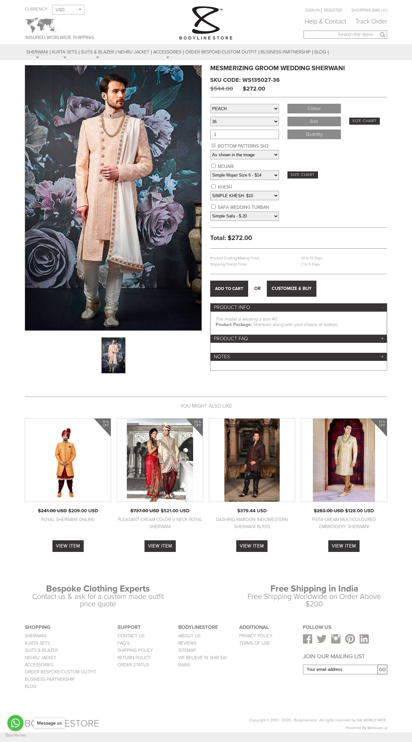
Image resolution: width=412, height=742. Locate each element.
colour (314, 108)
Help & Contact (325, 21)
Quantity (314, 134)
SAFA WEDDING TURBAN (243, 207)
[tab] (299, 308)
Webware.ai (377, 728)
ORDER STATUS (133, 665)
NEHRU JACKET (40, 657)
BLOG (30, 686)
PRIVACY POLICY (256, 636)
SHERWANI (35, 636)
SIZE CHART (364, 121)
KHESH (225, 187)
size (314, 121)
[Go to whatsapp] (15, 723)
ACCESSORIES (39, 665)
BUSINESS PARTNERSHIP (50, 679)
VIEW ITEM (68, 546)
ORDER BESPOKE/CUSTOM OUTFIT (60, 672)
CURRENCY (36, 9)
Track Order (371, 21)
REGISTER (333, 10)
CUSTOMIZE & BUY (292, 288)
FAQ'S (123, 643)
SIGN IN (312, 10)
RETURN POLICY (134, 657)
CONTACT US (131, 636)
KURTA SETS (37, 643)
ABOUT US (189, 636)
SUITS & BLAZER (41, 650)
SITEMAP (187, 650)
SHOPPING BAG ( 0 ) (369, 10)
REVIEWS (187, 643)
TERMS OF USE (254, 643)
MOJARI (226, 166)
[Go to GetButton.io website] (15, 735)
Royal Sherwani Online (68, 519)
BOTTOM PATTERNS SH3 (243, 146)
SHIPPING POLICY (135, 650)
